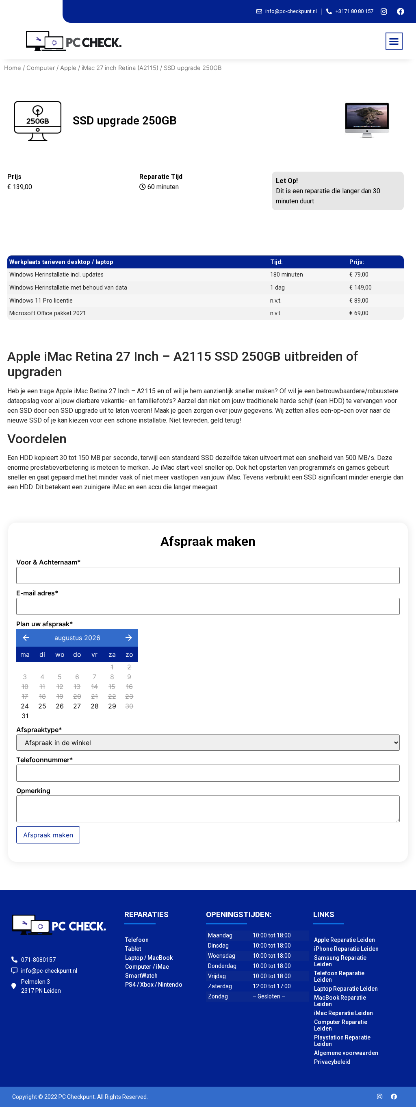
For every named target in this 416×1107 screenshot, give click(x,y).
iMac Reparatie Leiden (343, 1013)
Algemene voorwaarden (346, 1053)
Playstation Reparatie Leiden (342, 1040)
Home (12, 68)
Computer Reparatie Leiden (340, 1025)
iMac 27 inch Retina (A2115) (120, 68)
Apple (68, 68)
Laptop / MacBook (149, 957)
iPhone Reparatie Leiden (346, 949)
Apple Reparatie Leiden (344, 940)
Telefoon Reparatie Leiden (339, 976)
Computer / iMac (147, 966)
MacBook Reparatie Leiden (340, 1000)
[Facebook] (400, 11)
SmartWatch (141, 975)
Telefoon (137, 940)
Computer (40, 68)
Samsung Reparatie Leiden (340, 961)
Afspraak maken (48, 835)
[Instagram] (384, 11)
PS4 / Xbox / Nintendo (153, 984)
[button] (394, 41)
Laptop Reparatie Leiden (346, 988)
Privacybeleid (332, 1062)
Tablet (133, 949)
